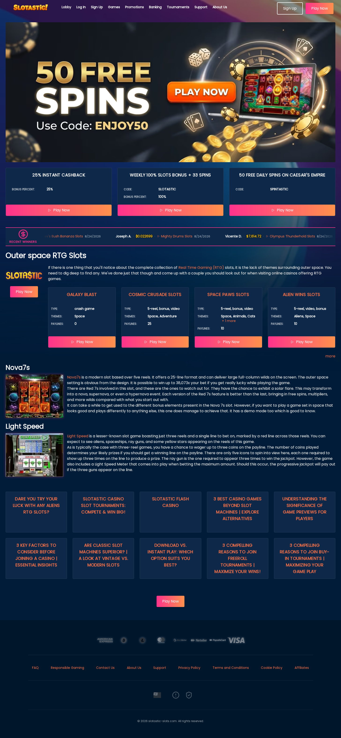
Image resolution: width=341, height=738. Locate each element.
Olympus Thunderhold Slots (274, 236)
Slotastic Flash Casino (170, 502)
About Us (220, 7)
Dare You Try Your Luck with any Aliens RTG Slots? (36, 505)
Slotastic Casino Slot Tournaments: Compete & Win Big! (103, 505)
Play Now (319, 8)
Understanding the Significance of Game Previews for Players (304, 508)
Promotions (134, 7)
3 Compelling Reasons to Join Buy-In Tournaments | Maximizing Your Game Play (305, 558)
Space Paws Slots (228, 294)
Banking (155, 7)
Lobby (66, 7)
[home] (30, 13)
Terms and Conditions (231, 667)
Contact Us (105, 667)
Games (114, 7)
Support (201, 7)
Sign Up (97, 7)
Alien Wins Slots (301, 294)
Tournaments (178, 7)
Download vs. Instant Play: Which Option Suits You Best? (170, 555)
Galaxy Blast (82, 294)
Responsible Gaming (67, 667)
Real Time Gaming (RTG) (201, 267)
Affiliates (302, 667)
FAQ (35, 667)
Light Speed (77, 436)
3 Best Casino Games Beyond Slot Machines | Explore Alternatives (238, 508)
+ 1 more (229, 320)
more (330, 356)
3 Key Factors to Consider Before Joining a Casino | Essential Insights (36, 555)
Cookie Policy (271, 667)
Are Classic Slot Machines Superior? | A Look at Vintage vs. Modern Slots (103, 555)
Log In (81, 7)
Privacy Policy (189, 667)
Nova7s (74, 377)
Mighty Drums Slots (158, 236)
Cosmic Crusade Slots (155, 294)
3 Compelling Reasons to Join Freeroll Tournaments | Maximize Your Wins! (237, 558)
